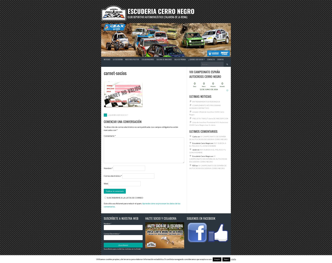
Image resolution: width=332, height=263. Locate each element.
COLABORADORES (148, 59)
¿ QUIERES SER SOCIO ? (196, 59)
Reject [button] (226, 259)
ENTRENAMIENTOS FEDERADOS (206, 101)
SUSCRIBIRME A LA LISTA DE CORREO (125, 197)
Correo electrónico (113, 176)
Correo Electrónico (112, 234)
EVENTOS (220, 59)
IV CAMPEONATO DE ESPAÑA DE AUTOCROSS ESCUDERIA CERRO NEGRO (208, 159)
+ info (233, 259)
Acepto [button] (217, 259)
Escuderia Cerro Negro (161, 11)
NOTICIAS (107, 59)
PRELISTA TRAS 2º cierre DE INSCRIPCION (210, 118)
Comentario (110, 136)
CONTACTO (211, 59)
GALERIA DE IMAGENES (164, 59)
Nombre (108, 168)
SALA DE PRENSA (180, 59)
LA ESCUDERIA (118, 59)
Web (106, 183)
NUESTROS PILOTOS (132, 59)
